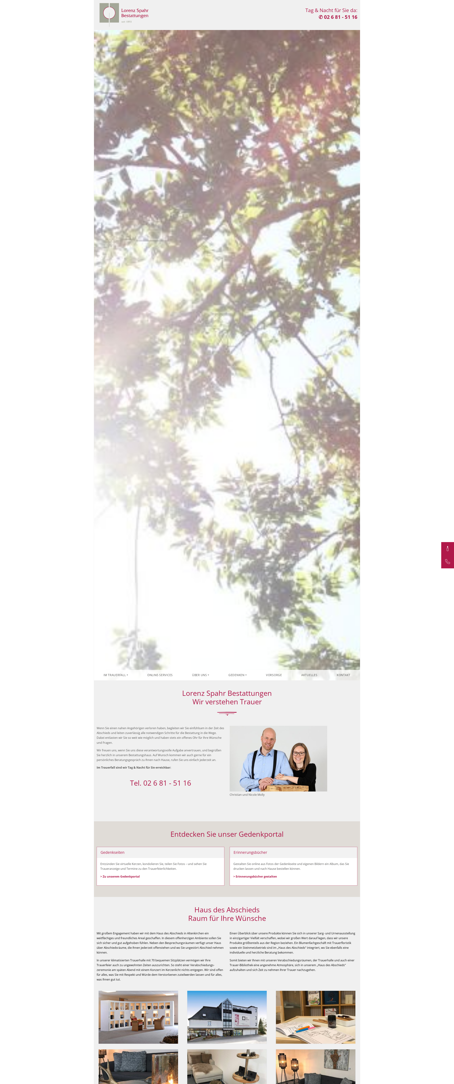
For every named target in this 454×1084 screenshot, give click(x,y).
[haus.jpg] (227, 1017)
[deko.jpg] (138, 1076)
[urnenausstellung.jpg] (138, 1017)
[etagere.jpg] (227, 1076)
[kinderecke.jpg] (316, 1017)
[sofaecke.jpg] (316, 1076)
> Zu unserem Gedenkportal (120, 876)
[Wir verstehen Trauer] (124, 13)
